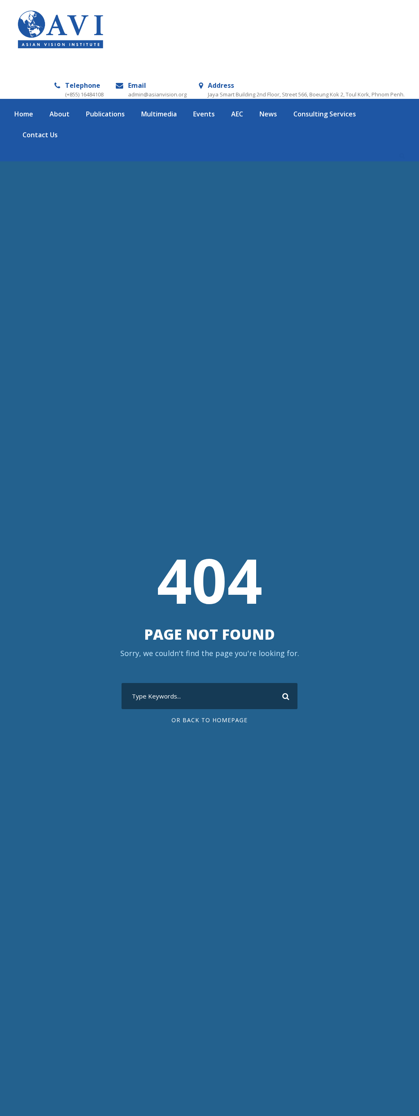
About (60, 113)
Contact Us (40, 134)
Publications (105, 113)
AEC (237, 113)
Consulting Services (324, 113)
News (268, 113)
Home (23, 113)
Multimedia (159, 113)
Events (204, 113)
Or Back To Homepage (209, 720)
